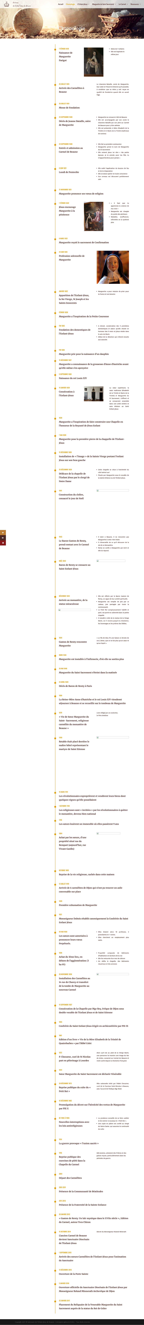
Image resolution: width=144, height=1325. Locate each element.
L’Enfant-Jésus (82, 4)
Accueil (60, 4)
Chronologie (70, 4)
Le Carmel (122, 4)
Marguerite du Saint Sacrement (103, 4)
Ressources (135, 4)
